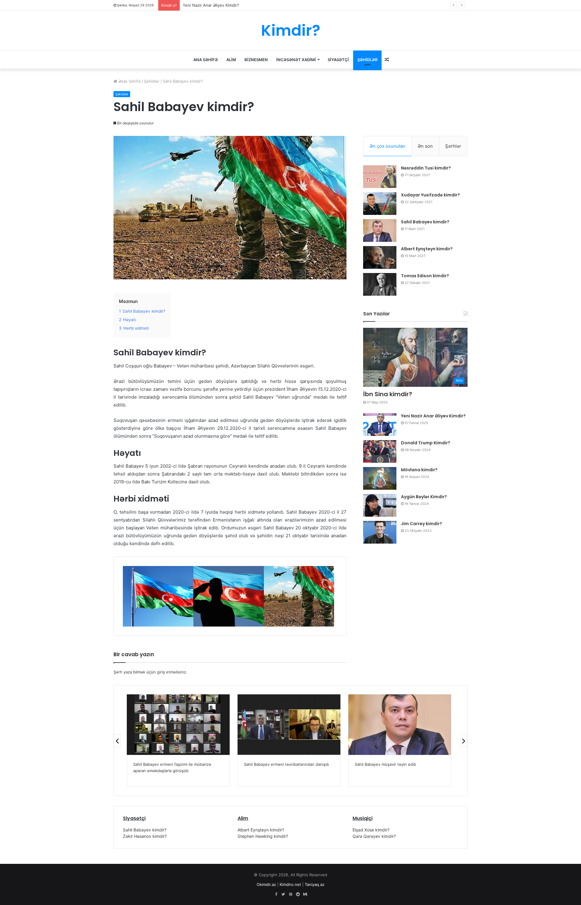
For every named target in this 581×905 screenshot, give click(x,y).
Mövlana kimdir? (419, 470)
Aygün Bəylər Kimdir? (424, 497)
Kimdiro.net (290, 884)
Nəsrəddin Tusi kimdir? (426, 168)
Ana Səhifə (205, 59)
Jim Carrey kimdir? (421, 524)
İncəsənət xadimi (296, 59)
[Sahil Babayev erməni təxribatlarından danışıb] (289, 724)
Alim (231, 59)
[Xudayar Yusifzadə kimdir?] (379, 203)
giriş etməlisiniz (171, 672)
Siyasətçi (338, 59)
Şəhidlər (367, 59)
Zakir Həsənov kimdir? (145, 836)
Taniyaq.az (314, 884)
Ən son (425, 146)
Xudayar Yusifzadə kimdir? (430, 195)
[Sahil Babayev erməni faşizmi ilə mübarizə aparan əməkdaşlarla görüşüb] (178, 724)
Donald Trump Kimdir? (425, 443)
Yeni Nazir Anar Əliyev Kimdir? (211, 5)
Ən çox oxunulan (387, 146)
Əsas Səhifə (129, 81)
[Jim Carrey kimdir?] (379, 532)
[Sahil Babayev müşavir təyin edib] (399, 724)
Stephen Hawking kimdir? (263, 836)
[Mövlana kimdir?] (379, 478)
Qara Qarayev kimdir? (374, 836)
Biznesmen (256, 59)
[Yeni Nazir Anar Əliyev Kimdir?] (379, 424)
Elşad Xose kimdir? (371, 829)
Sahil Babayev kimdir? (425, 222)
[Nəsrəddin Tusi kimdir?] (379, 176)
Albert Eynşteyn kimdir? (427, 249)
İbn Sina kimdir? (387, 394)
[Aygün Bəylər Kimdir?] (379, 505)
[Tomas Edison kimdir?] (379, 284)
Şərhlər (453, 146)
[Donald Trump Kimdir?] (379, 451)
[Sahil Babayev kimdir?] (379, 230)
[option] (158, 596)
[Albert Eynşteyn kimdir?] (379, 257)
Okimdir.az (266, 884)
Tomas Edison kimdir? (425, 276)
